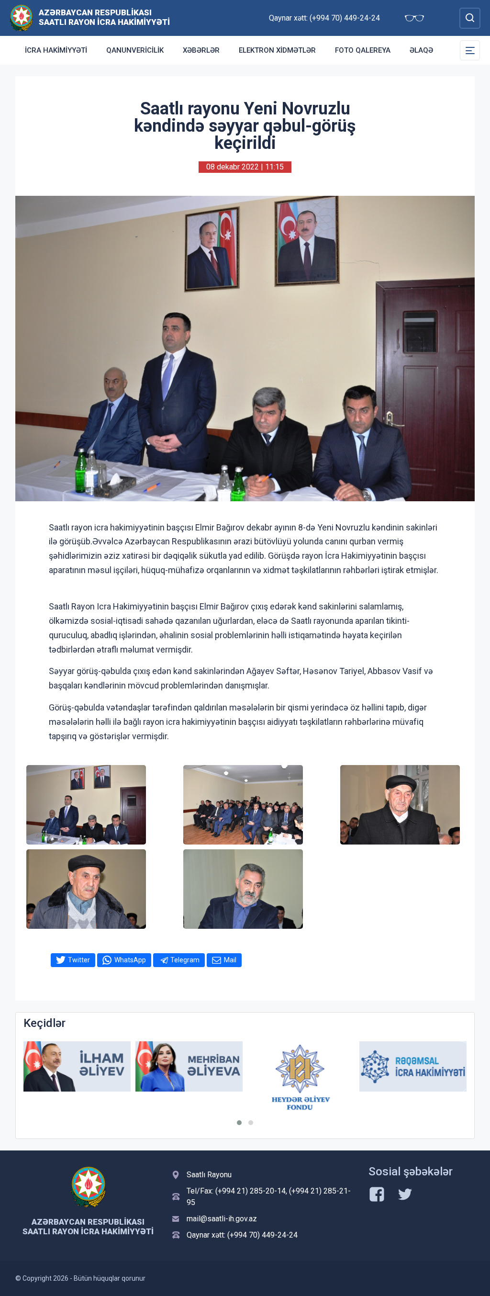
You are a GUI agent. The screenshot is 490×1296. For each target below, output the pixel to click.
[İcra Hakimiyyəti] (21, 17)
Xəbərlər (201, 50)
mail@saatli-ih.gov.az (222, 1218)
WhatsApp (130, 960)
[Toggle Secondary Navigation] (469, 50)
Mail (230, 960)
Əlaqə (421, 50)
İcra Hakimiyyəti (56, 50)
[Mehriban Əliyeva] (189, 1066)
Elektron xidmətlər (277, 50)
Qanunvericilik (135, 50)
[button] (239, 1122)
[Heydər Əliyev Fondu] (301, 1077)
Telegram (185, 960)
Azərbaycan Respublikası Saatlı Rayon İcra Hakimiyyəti (104, 17)
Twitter (79, 960)
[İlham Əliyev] (77, 1066)
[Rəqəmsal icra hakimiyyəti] (413, 1066)
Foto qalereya (362, 50)
